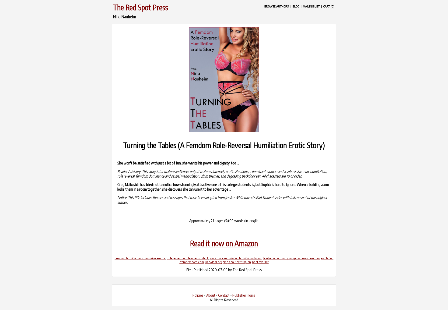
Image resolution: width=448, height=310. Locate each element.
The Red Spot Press (140, 7)
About (210, 295)
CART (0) (328, 6)
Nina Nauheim (124, 16)
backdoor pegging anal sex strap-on (228, 262)
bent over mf (260, 262)
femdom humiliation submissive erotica (140, 258)
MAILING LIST (311, 6)
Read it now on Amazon (224, 243)
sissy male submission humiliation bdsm (236, 258)
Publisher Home (244, 295)
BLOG (296, 6)
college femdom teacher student (187, 258)
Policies (197, 295)
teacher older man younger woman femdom (291, 258)
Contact (224, 295)
